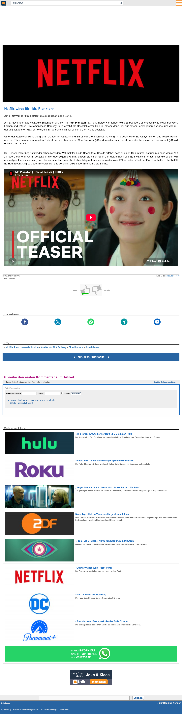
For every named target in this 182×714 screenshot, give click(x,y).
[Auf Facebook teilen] (25, 322)
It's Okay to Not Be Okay (54, 347)
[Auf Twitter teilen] (58, 322)
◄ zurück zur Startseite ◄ (91, 357)
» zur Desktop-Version (169, 702)
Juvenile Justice (30, 347)
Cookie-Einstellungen (49, 709)
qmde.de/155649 (172, 275)
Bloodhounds (76, 347)
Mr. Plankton (12, 347)
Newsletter (64, 709)
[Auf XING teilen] (124, 322)
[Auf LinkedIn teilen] (157, 322)
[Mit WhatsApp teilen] (91, 322)
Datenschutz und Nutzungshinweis (25, 709)
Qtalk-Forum (5, 703)
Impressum (5, 709)
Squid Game (92, 347)
